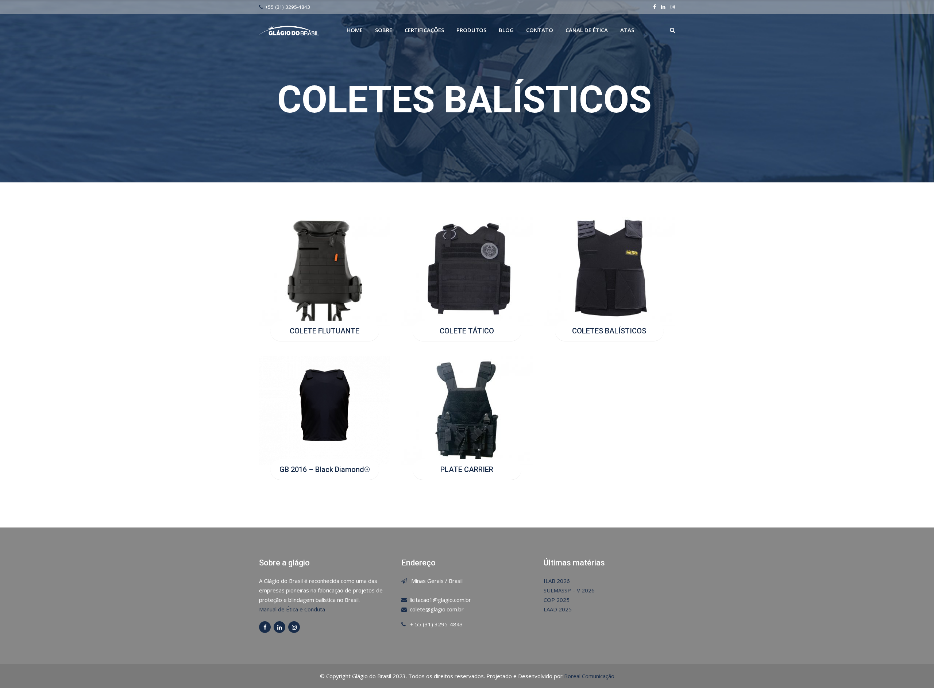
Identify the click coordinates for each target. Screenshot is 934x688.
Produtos (471, 30)
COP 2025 (557, 599)
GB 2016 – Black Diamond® (324, 469)
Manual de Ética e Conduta (292, 609)
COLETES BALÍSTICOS (609, 330)
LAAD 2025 (558, 609)
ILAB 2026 (557, 580)
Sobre (383, 30)
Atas (627, 30)
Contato (539, 30)
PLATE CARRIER (466, 469)
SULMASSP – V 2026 (569, 590)
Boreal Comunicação (589, 676)
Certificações (424, 30)
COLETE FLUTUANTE (324, 330)
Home (355, 30)
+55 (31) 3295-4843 (287, 7)
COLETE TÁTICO (467, 330)
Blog (506, 30)
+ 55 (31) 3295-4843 (436, 624)
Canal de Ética (587, 30)
